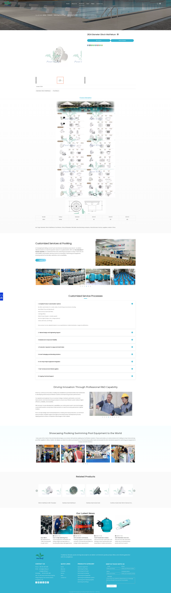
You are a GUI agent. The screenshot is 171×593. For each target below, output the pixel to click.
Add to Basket (122, 40)
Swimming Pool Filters (83, 569)
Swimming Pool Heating (83, 573)
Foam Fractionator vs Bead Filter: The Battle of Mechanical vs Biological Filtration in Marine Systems (89, 538)
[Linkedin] (38, 582)
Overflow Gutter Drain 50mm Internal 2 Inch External (121, 503)
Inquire (99, 40)
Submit (112, 586)
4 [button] (86, 286)
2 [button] (82, 286)
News (92, 3)
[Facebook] (36, 582)
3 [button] (84, 286)
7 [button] (115, 417)
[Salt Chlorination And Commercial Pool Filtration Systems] (113, 534)
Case (87, 3)
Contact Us (100, 3)
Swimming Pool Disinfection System (86, 577)
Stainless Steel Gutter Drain (93, 503)
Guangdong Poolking (42, 248)
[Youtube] (43, 582)
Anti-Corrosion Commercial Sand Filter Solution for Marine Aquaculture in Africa (68, 538)
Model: (38, 86)
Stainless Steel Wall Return (69, 503)
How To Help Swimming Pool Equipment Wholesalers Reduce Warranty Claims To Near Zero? (48, 538)
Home (67, 3)
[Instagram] (45, 582)
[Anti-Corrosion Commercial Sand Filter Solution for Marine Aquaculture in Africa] (71, 534)
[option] (58, 277)
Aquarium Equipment (83, 566)
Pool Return (56, 91)
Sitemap (98, 591)
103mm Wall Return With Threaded (47, 503)
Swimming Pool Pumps (83, 571)
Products (81, 3)
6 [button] (90, 286)
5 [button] (88, 286)
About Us (74, 3)
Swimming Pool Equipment (84, 575)
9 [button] (119, 417)
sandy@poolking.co (15, 296)
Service (62, 573)
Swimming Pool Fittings (83, 582)
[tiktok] (48, 582)
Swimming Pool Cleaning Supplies (86, 579)
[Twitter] (41, 582)
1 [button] (80, 286)
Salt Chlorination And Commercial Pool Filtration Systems (110, 538)
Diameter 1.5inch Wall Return (43, 91)
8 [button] (117, 417)
